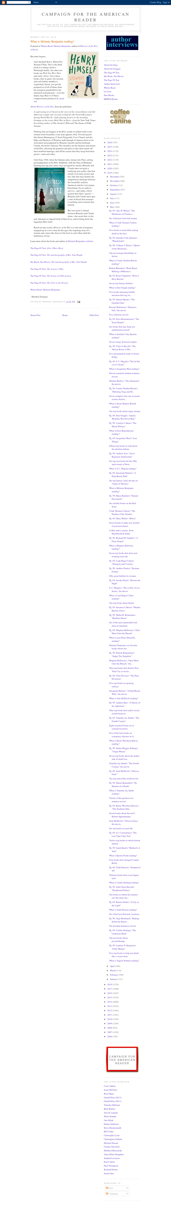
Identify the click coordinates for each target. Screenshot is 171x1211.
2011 (110, 1014)
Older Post (94, 315)
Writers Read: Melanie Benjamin (55, 46)
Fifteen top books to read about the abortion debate (123, 447)
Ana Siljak (108, 1120)
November (115, 180)
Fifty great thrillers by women (122, 575)
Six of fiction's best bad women (123, 218)
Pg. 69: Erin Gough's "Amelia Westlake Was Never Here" (122, 417)
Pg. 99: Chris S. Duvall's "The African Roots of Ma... (122, 348)
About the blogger (112, 68)
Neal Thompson (111, 1165)
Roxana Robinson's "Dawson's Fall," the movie (122, 309)
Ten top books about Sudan (121, 602)
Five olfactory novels (118, 314)
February (114, 974)
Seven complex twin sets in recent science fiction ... (124, 397)
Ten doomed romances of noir (122, 925)
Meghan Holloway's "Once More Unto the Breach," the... (124, 662)
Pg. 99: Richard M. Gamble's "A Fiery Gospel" (123, 539)
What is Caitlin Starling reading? (124, 882)
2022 (110, 159)
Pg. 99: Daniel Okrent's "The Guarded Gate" (122, 301)
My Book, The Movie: (58, 261)
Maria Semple (110, 1116)
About (42, 106)
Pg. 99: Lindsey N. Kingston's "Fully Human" (122, 947)
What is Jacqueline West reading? (124, 368)
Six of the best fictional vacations (124, 914)
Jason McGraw (110, 1089)
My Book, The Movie (114, 76)
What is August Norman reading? (124, 960)
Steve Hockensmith (112, 1127)
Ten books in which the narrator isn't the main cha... (123, 896)
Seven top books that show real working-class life (123, 555)
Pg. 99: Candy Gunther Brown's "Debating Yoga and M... (123, 390)
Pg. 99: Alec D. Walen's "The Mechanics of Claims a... (122, 212)
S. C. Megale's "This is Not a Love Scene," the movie (124, 589)
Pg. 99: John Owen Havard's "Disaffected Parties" (121, 888)
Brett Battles (109, 1108)
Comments (113, 1193)
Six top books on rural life (121, 828)
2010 (110, 1019)
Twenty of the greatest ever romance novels (121, 799)
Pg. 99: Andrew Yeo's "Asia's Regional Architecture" (122, 455)
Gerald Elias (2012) (112, 1097)
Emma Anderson (111, 1123)
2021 (110, 164)
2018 (110, 984)
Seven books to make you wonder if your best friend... (124, 524)
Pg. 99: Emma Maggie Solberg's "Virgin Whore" (123, 750)
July (112, 198)
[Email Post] (78, 302)
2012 (110, 1010)
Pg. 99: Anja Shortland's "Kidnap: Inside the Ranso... (124, 920)
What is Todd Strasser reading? (123, 909)
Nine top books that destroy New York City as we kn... (124, 669)
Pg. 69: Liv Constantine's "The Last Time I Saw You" (123, 834)
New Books (109, 95)
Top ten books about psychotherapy (118, 939)
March (113, 970)
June (112, 202)
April (112, 966)
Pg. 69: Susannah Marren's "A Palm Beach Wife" (122, 474)
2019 (110, 172)
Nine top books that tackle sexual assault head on (124, 712)
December (115, 176)
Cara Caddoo (110, 1085)
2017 (110, 988)
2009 (110, 1023)
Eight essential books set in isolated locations (121, 727)
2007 (110, 1032)
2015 (110, 997)
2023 (110, 155)
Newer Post (35, 315)
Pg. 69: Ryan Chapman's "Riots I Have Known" (124, 277)
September (115, 189)
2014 (110, 1001)
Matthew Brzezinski (113, 1150)
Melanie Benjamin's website (80, 241)
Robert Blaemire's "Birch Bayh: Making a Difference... (123, 270)
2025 (110, 146)
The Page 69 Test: (46, 248)
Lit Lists (107, 91)
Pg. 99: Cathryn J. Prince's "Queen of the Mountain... (124, 247)
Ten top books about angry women (124, 411)
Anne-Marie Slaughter (114, 1154)
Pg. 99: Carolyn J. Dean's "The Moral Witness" (122, 425)
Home (65, 315)
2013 (110, 1006)
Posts (110, 1187)
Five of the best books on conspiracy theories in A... (122, 734)
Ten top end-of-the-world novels (123, 778)
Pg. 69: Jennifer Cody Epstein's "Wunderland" (123, 239)
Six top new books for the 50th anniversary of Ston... (123, 463)
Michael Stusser (111, 1142)
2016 (110, 993)
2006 (110, 1036)
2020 (110, 168)
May (112, 206)
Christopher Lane (112, 1135)
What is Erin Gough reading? (122, 287)
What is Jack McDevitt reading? (123, 698)
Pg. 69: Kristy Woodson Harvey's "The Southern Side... (124, 807)
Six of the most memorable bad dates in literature (123, 624)
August (113, 193)
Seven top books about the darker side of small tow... (124, 757)
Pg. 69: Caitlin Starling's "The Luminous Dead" (122, 932)
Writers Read (109, 87)
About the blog (111, 64)
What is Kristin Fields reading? (123, 855)
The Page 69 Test (111, 72)
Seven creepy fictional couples (123, 341)
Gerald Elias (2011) (112, 1101)
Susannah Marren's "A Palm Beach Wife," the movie (124, 692)
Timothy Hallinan (112, 1104)
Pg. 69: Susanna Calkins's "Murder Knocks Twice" (124, 609)
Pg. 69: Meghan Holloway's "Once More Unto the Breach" (124, 632)
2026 (110, 142)
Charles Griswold (111, 1146)
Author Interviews (112, 83)
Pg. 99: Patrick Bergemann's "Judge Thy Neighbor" (121, 654)
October (114, 185)
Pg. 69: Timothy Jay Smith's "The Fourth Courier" (124, 719)
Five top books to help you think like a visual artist (124, 955)
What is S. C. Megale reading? (122, 468)
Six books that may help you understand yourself (122, 328)
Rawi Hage (109, 1093)
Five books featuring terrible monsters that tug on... (122, 293)
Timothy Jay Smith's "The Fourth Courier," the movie (124, 765)
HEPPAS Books (111, 99)
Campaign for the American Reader (86, 17)
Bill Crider (109, 1131)
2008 (110, 1027)
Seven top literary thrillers (121, 283)
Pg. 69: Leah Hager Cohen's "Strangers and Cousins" (121, 562)
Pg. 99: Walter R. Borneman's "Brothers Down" (122, 616)
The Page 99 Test (111, 80)
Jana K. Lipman (111, 1112)
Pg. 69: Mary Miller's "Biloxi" (122, 518)
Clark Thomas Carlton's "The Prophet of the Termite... (122, 512)
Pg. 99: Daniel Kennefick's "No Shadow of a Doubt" (123, 784)
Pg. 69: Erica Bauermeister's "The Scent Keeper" (124, 320)
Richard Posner (111, 1169)
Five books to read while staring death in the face (123, 232)
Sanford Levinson (112, 1158)
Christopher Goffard (113, 1139)
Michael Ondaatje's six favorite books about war (123, 647)
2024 (110, 151)
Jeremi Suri (109, 1173)
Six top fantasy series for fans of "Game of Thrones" (123, 482)
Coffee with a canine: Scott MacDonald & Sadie (121, 532)
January (114, 979)
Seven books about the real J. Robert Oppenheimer (122, 815)
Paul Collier (109, 1161)
